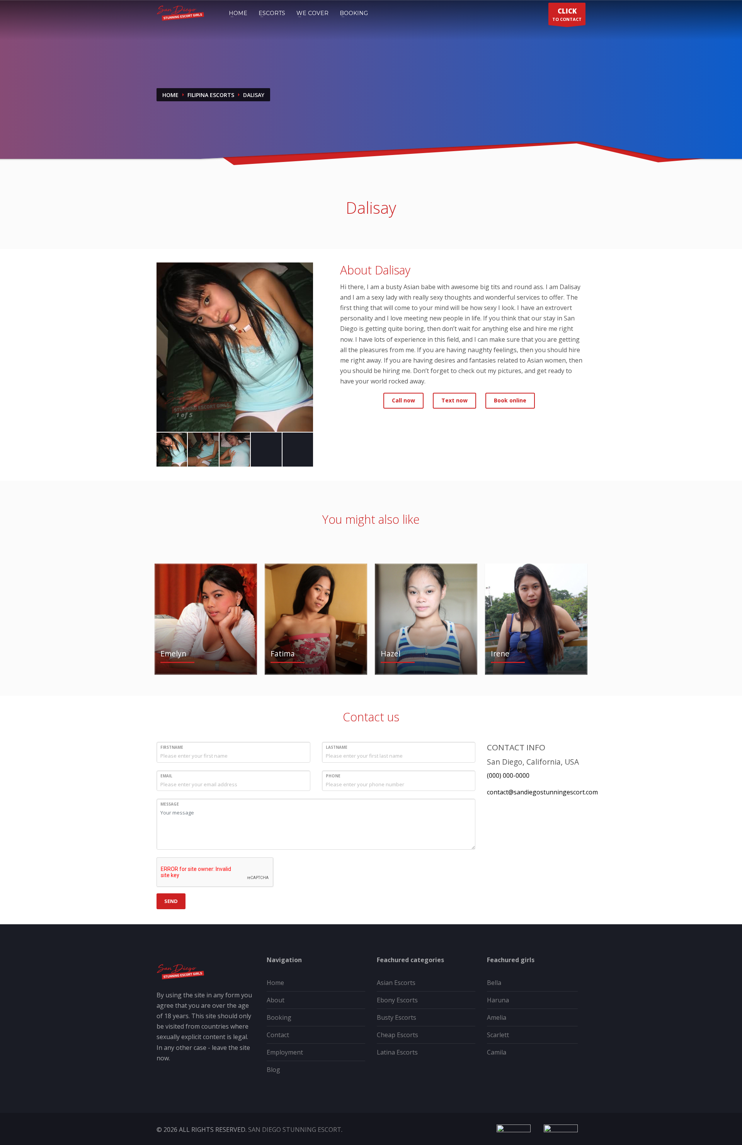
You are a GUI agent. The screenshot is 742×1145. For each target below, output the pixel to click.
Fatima (283, 653)
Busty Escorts (396, 1017)
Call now (403, 400)
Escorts (272, 13)
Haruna (498, 1000)
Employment (285, 1052)
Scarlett (498, 1035)
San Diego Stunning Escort (294, 1129)
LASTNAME (336, 747)
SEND (171, 901)
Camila (496, 1052)
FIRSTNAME (171, 747)
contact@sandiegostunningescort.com (542, 792)
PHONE (333, 776)
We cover (312, 13)
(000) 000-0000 (508, 775)
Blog (273, 1069)
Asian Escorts (396, 982)
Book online (510, 400)
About (275, 1000)
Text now (454, 400)
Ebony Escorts (397, 1000)
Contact (278, 1035)
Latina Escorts (397, 1052)
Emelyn (173, 653)
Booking (354, 13)
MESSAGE (169, 804)
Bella (494, 982)
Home (238, 13)
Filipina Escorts (210, 95)
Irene (500, 653)
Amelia (496, 1017)
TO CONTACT (567, 14)
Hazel (390, 653)
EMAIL (166, 776)
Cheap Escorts (397, 1035)
